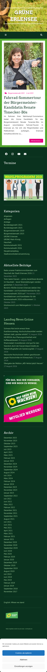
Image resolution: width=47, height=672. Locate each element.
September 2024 (11, 469)
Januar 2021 (9, 539)
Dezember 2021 (10, 510)
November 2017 (10, 591)
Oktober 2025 (9, 443)
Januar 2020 (9, 559)
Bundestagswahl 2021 (13, 225)
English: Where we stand (14, 602)
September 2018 (11, 588)
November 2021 (10, 513)
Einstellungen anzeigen (23, 666)
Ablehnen (23, 660)
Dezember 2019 (10, 562)
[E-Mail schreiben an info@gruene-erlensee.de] (25, 153)
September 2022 (11, 495)
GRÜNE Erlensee (10, 236)
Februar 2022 (9, 507)
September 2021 (11, 516)
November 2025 (10, 440)
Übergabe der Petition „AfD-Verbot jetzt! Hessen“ (23, 363)
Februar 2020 (9, 556)
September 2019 (11, 568)
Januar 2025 (9, 461)
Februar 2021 (9, 536)
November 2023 (10, 490)
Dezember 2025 (10, 437)
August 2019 (9, 571)
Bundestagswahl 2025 (13, 227)
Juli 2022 (7, 498)
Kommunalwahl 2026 (13, 248)
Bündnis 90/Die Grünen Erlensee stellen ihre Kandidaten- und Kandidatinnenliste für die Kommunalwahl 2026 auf (22, 290)
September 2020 (11, 548)
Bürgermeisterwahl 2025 (14, 233)
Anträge (7, 222)
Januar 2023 (9, 493)
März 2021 (8, 533)
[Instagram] (12, 153)
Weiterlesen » (36, 141)
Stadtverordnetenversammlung (17, 254)
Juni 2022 (8, 501)
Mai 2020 (8, 554)
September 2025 (11, 446)
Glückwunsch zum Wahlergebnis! (17, 305)
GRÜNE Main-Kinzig (12, 239)
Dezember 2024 (10, 464)
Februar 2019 (9, 583)
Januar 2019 (9, 585)
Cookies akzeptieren (23, 653)
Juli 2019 (7, 574)
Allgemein (8, 216)
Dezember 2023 (10, 487)
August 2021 (9, 519)
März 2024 (8, 478)
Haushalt (7, 242)
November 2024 (10, 466)
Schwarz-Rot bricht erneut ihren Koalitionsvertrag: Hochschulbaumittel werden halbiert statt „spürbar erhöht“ (23, 331)
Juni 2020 (8, 551)
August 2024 (9, 472)
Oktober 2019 (9, 565)
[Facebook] (6, 153)
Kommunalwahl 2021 (13, 245)
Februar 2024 (9, 481)
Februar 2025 (9, 458)
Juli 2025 (7, 449)
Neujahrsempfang (11, 251)
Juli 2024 (7, 475)
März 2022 (8, 504)
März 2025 (8, 455)
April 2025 (8, 452)
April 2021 (8, 530)
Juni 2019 (8, 577)
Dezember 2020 (10, 542)
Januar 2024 (9, 484)
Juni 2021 (8, 524)
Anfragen (7, 219)
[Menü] (6, 35)
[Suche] (41, 35)
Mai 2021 (8, 527)
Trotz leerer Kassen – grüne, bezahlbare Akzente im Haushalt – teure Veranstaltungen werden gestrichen (23, 282)
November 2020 (10, 545)
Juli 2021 (7, 522)
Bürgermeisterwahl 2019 (16, 93)
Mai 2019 (8, 580)
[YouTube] (18, 153)
